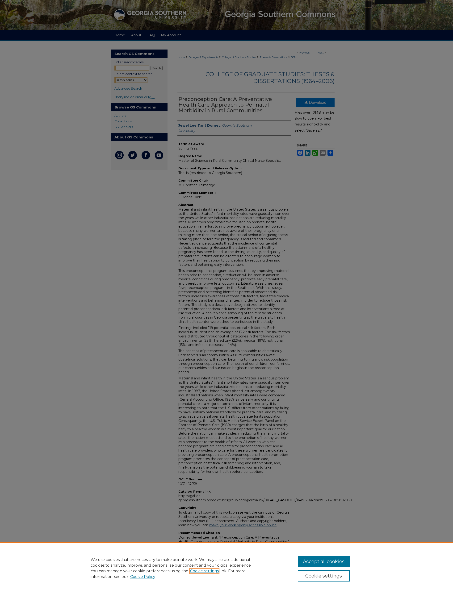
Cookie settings (204, 571)
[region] (226, 568)
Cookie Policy (142, 576)
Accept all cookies (323, 561)
